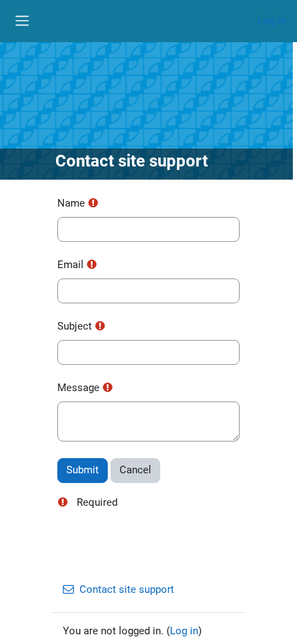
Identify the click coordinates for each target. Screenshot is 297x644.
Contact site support (126, 589)
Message (78, 387)
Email (70, 264)
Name (71, 203)
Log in (272, 21)
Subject (74, 326)
